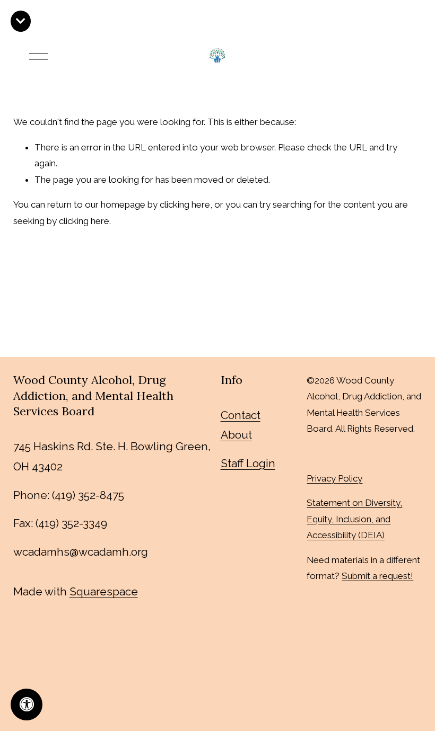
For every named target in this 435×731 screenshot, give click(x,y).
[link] (21, 21)
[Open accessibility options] (26, 704)
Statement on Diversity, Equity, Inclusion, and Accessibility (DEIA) (354, 518)
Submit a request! (377, 575)
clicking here (185, 204)
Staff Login (248, 463)
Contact (240, 415)
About (236, 434)
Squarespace (103, 591)
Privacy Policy (334, 478)
